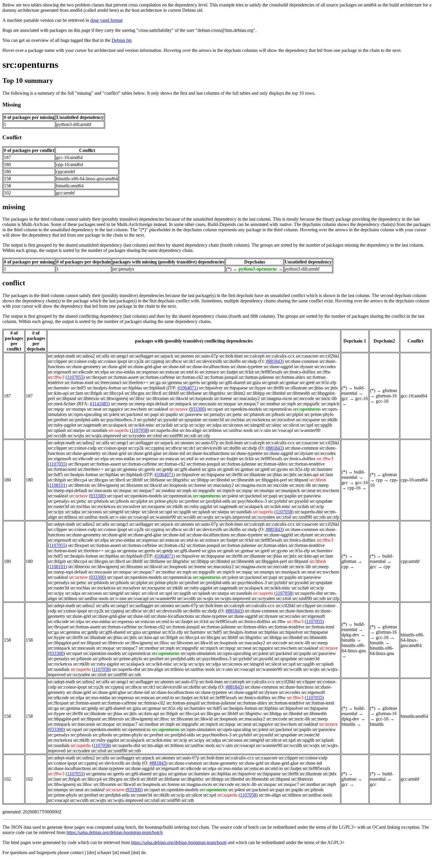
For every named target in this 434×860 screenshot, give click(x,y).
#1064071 (186, 387)
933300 (197, 409)
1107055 (75, 377)
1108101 (57, 485)
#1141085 (99, 403)
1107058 (139, 430)
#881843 (274, 361)
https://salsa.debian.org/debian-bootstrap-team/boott (178, 842)
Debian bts (122, 40)
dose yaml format (106, 20)
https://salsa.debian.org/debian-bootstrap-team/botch (114, 832)
